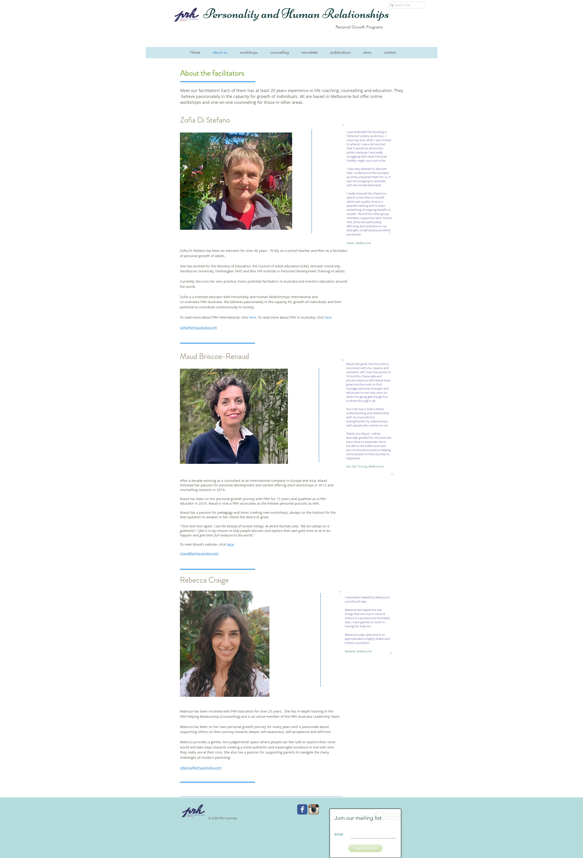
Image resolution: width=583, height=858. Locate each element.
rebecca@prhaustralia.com (201, 767)
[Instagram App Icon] (314, 809)
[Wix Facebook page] (302, 809)
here (252, 317)
